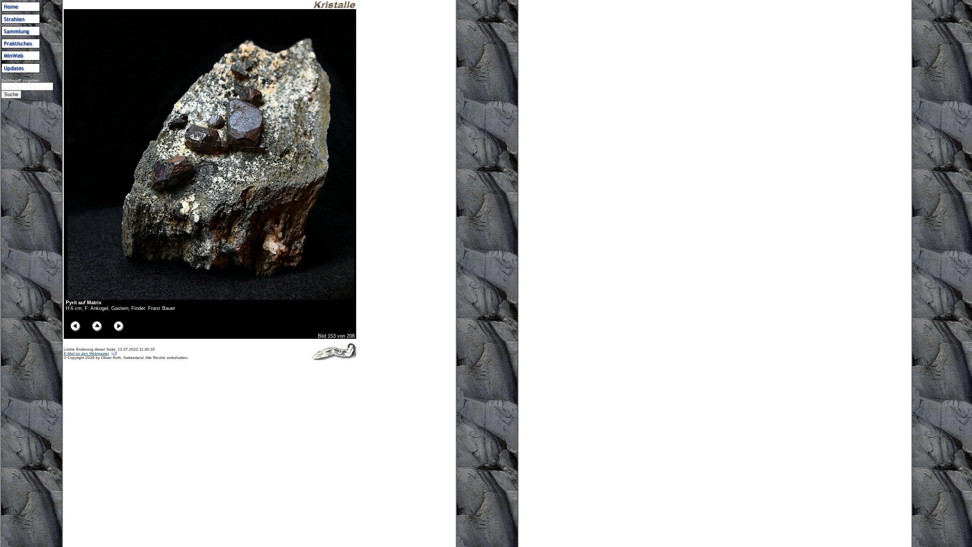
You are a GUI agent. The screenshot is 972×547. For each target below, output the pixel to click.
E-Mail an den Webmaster (86, 353)
